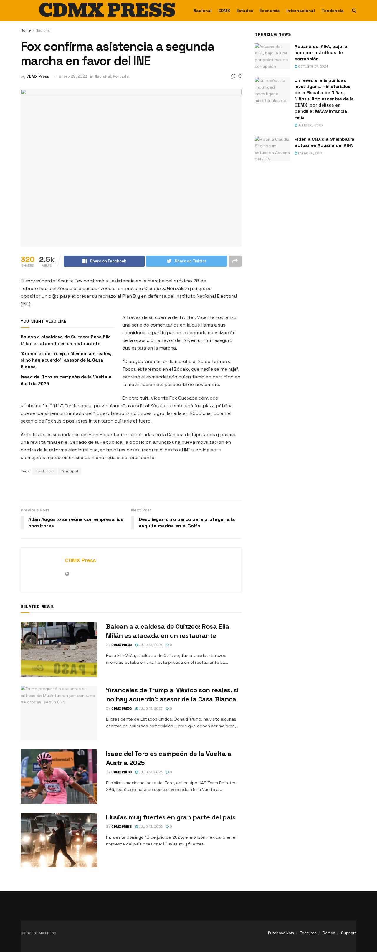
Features (308, 933)
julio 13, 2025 (150, 645)
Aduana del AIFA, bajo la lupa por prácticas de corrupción (321, 53)
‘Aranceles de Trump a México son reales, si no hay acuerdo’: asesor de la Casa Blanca (66, 360)
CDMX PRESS (107, 10)
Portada (121, 76)
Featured (44, 471)
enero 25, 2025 (310, 153)
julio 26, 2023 (310, 125)
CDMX (224, 10)
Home (26, 30)
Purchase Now (281, 933)
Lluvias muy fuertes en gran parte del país (171, 817)
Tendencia (332, 10)
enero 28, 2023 (73, 76)
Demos (329, 933)
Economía (269, 10)
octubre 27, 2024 (312, 66)
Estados (245, 10)
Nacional (202, 10)
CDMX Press (37, 76)
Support (348, 933)
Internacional (300, 10)
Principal (69, 471)
